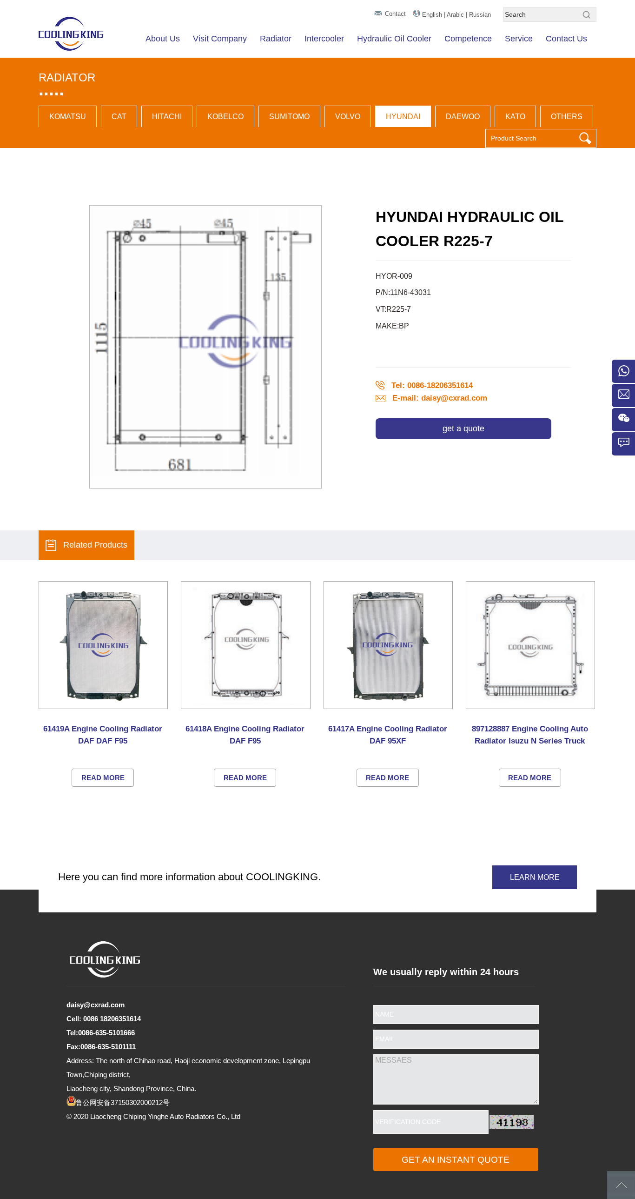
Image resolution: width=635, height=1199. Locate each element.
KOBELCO (225, 117)
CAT (119, 117)
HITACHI (167, 117)
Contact (395, 13)
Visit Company (220, 38)
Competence (468, 38)
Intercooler (324, 38)
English (432, 14)
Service (519, 38)
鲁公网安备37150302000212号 (123, 1102)
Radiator (275, 38)
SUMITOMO (289, 117)
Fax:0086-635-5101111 (101, 1047)
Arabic (455, 14)
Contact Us (566, 38)
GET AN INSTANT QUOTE (455, 1160)
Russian (480, 14)
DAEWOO (463, 117)
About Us (163, 38)
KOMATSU (67, 117)
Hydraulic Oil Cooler (394, 38)
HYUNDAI (403, 117)
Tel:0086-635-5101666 (100, 1033)
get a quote (463, 428)
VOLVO (347, 117)
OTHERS (566, 117)
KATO (515, 117)
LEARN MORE (535, 877)
